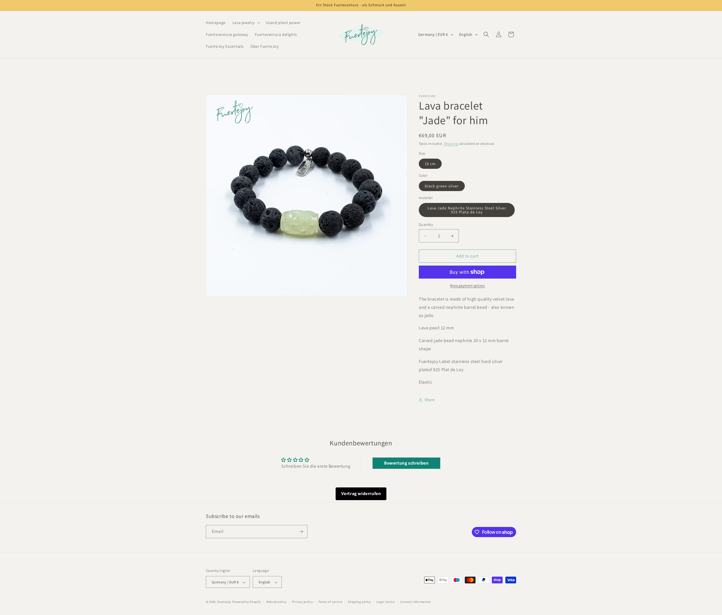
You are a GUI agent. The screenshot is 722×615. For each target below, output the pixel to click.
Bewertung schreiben (406, 463)
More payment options (467, 285)
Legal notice (386, 602)
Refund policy (277, 602)
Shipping (451, 143)
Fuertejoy (224, 602)
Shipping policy (359, 602)
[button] (245, 23)
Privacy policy (302, 602)
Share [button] (429, 399)
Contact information (415, 602)
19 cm (430, 164)
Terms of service (330, 602)
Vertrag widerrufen (361, 493)
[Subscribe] (301, 531)
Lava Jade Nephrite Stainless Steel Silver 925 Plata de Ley (467, 210)
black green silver (442, 186)
